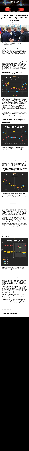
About (16, 11)
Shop (19, 11)
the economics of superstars (17, 284)
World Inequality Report (19, 289)
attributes (16, 107)
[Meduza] (7, 7)
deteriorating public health (16, 271)
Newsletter (13, 11)
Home (10, 11)
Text (2, 316)
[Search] (21, 7)
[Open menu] (22, 7)
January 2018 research (10, 45)
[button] (14, 33)
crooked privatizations (18, 299)
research (24, 274)
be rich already (11, 298)
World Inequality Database (14, 66)
